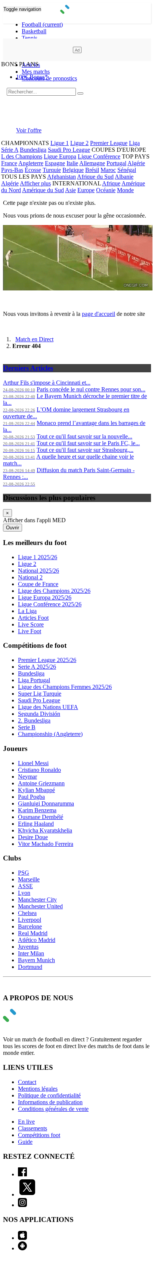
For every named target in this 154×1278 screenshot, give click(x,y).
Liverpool (29, 920)
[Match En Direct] (27, 1020)
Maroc (108, 170)
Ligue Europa (60, 156)
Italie (72, 163)
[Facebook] (22, 1174)
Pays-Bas (12, 170)
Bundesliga (33, 150)
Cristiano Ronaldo (39, 770)
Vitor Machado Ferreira (45, 844)
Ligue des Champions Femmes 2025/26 (65, 687)
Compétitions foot (39, 1135)
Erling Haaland (36, 823)
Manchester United (40, 906)
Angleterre (30, 163)
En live (26, 1121)
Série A (9, 150)
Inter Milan (31, 953)
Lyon (24, 893)
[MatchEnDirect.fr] (77, 12)
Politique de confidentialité (49, 1095)
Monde (125, 190)
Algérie (136, 163)
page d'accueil (98, 314)
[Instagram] (22, 1205)
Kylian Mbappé (36, 790)
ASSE (25, 886)
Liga (134, 143)
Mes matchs (36, 71)
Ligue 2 (79, 143)
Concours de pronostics (49, 78)
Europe (86, 190)
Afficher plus (35, 183)
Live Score (31, 624)
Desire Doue (33, 837)
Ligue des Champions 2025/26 (54, 591)
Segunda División (39, 714)
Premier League (108, 143)
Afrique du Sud (95, 176)
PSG (23, 872)
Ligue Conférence (99, 156)
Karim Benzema (37, 810)
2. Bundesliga (34, 720)
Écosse (33, 170)
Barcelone (30, 926)
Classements (32, 1128)
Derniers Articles (28, 368)
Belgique (73, 170)
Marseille (29, 879)
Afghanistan (61, 176)
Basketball (34, 31)
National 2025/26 (38, 570)
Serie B (27, 727)
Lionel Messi (33, 763)
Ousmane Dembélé (40, 817)
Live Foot (29, 631)
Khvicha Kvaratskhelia (45, 830)
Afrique (111, 183)
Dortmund (30, 967)
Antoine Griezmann (41, 783)
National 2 (30, 577)
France (9, 163)
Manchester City (37, 899)
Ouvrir (12, 527)
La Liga (27, 611)
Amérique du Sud (43, 190)
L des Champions (21, 156)
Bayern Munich (36, 960)
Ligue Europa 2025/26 (44, 597)
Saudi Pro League (69, 150)
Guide (25, 1142)
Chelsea (27, 913)
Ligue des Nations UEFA (48, 707)
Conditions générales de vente (53, 1109)
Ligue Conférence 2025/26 (49, 604)
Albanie (124, 176)
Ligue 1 (59, 143)
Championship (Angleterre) (50, 734)
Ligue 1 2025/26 (37, 557)
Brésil (92, 170)
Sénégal (126, 170)
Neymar (27, 776)
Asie (70, 190)
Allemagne (92, 163)
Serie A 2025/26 (37, 666)
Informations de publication (50, 1102)
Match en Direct (34, 339)
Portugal (116, 163)
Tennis (29, 38)
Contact (27, 1082)
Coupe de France (38, 584)
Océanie (106, 190)
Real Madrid (32, 933)
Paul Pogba (31, 797)
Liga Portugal (34, 680)
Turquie (52, 170)
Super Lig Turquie (39, 693)
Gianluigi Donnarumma (46, 803)
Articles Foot (33, 618)
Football (42, 24)
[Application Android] (22, 1248)
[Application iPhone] (22, 1238)
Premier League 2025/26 (47, 660)
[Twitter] (27, 1194)
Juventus (28, 946)
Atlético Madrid (36, 940)
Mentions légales (38, 1088)
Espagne (55, 163)
